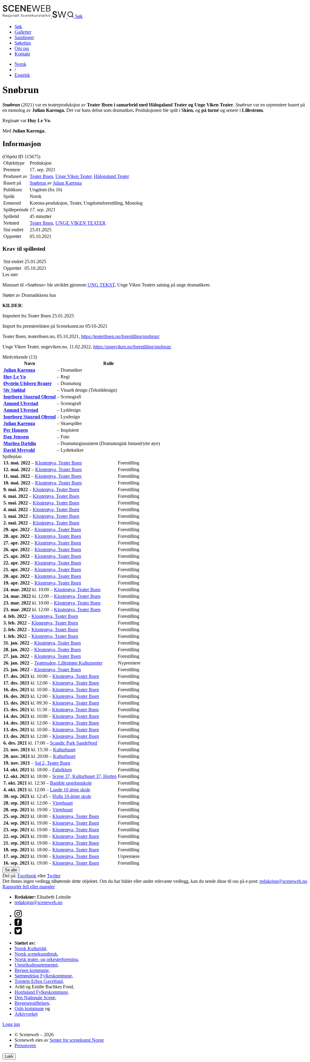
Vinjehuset (62, 803)
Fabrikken (62, 769)
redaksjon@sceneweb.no (283, 881)
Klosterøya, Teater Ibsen (58, 462)
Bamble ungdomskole (71, 783)
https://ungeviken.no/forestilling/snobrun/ (132, 346)
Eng (22, 75)
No (20, 64)
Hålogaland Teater (111, 176)
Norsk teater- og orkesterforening (46, 959)
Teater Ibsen (41, 176)
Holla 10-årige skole (71, 796)
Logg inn (11, 1024)
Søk (18, 26)
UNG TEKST (101, 284)
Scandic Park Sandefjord (73, 742)
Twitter (54, 875)
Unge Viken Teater (73, 176)
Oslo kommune (29, 1008)
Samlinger (24, 37)
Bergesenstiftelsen (32, 1003)
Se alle (11, 870)
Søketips (23, 42)
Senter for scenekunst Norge (77, 1040)
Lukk (9, 1056)
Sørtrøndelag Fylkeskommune (43, 975)
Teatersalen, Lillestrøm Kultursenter (68, 662)
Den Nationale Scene (35, 997)
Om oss (22, 48)
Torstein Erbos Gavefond (39, 981)
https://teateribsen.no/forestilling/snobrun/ (120, 336)
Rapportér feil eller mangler (28, 886)
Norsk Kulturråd (30, 948)
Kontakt (22, 53)
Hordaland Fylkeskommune (41, 992)
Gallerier (23, 32)
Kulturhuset (64, 749)
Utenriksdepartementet (36, 964)
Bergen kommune (32, 970)
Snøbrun (38, 183)
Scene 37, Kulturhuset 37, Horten (84, 776)
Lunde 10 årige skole (70, 789)
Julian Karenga (67, 183)
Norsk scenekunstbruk (36, 953)
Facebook (27, 875)
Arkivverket (26, 1014)
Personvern (25, 1045)
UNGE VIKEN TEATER (80, 223)
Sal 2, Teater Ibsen (52, 763)
